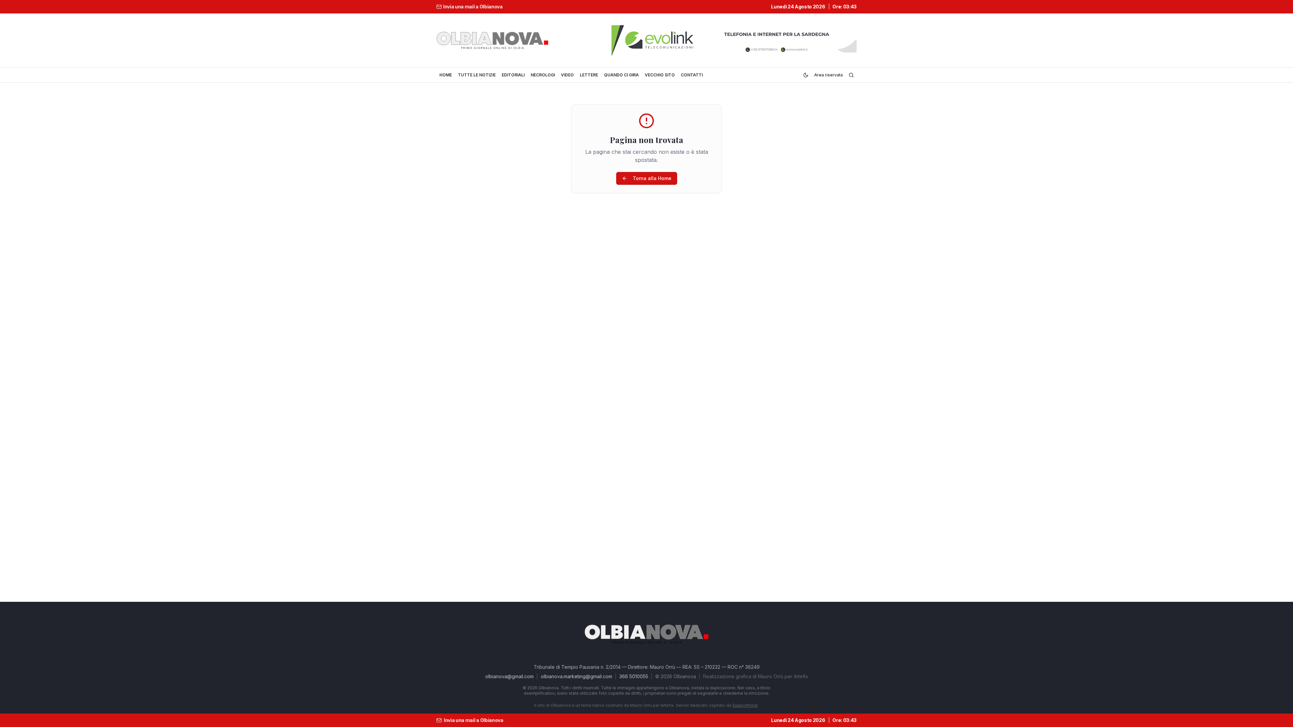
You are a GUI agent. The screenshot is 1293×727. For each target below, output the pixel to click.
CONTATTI (692, 74)
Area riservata (828, 74)
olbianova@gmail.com (509, 676)
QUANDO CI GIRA (621, 74)
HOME (445, 74)
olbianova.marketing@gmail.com (576, 676)
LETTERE (589, 74)
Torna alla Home (652, 178)
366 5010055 (633, 676)
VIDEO (567, 74)
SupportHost (745, 705)
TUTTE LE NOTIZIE (477, 74)
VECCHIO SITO (660, 74)
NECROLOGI (543, 74)
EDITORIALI (513, 74)
